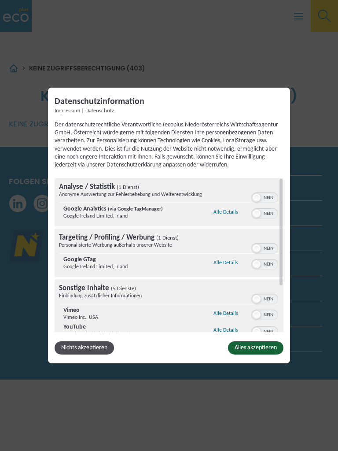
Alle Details (225, 212)
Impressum (67, 111)
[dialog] (169, 225)
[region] (169, 255)
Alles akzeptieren (256, 347)
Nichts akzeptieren (84, 347)
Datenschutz (99, 111)
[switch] (264, 197)
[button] (257, 198)
